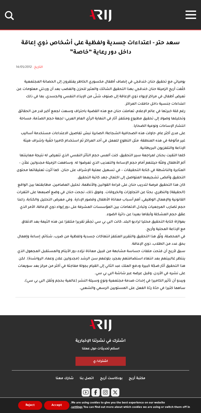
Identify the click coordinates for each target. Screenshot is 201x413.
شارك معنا (65, 378)
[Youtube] (86, 392)
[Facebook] (95, 392)
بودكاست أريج (111, 378)
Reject (30, 405)
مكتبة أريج (137, 378)
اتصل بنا (87, 378)
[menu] (191, 15)
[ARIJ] (100, 325)
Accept (56, 405)
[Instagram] (105, 392)
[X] (115, 392)
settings (77, 407)
